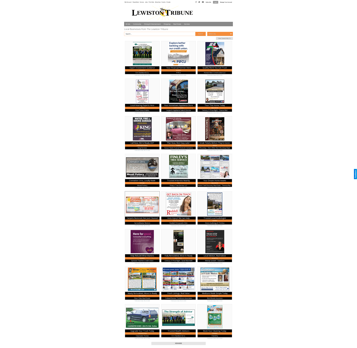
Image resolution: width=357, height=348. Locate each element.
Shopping (167, 24)
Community (137, 24)
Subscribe (208, 2)
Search (200, 34)
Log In (215, 2)
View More (178, 343)
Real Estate (177, 24)
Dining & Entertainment (152, 24)
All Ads (128, 24)
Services (187, 24)
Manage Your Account (226, 2)
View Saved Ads (224, 38)
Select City (212, 34)
